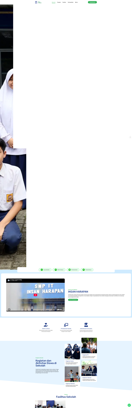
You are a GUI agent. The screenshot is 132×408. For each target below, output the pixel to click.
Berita (76, 2)
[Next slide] (130, 137)
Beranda (53, 2)
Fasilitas (64, 2)
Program (59, 2)
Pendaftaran (92, 2)
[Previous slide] (2, 137)
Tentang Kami (70, 2)
